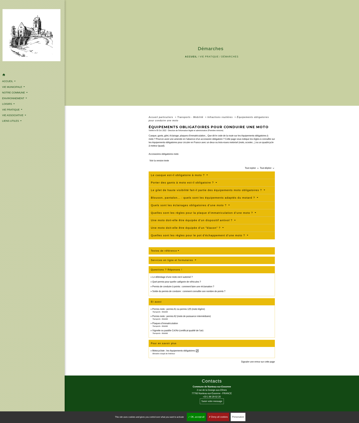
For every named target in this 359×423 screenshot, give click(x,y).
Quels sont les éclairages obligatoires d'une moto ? (189, 205)
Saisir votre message (211, 401)
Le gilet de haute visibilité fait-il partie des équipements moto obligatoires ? (207, 190)
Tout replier (252, 168)
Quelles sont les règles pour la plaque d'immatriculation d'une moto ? (202, 212)
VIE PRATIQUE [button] (11, 109)
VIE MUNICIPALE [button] (12, 87)
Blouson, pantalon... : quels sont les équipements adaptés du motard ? (203, 197)
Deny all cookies (219, 417)
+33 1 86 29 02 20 (212, 397)
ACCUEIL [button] (8, 81)
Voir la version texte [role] (159, 160)
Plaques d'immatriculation (165, 323)
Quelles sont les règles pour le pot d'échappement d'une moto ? (198, 235)
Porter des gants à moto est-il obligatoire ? (183, 182)
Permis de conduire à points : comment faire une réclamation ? (183, 286)
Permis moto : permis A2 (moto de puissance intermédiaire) (181, 316)
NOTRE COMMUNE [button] (14, 92)
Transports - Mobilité (190, 117)
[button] (32, 75)
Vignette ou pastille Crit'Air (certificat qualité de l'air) (177, 330)
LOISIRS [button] (7, 104)
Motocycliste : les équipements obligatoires (175, 350)
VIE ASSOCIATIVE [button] (13, 115)
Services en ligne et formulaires (172, 260)
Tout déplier (267, 168)
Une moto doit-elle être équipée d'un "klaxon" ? (186, 227)
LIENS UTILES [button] (11, 120)
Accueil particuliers (161, 117)
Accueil (191, 56)
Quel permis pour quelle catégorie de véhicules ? (176, 282)
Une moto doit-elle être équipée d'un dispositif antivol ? (192, 220)
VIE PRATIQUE (209, 56)
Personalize (238, 417)
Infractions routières (220, 117)
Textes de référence (164, 250)
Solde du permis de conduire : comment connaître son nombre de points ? (188, 291)
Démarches (230, 56)
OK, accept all (197, 417)
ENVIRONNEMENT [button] (13, 98)
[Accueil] (32, 36)
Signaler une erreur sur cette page (258, 362)
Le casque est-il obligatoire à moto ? (178, 175)
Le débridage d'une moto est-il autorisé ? (172, 277)
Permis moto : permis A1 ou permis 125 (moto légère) (178, 309)
